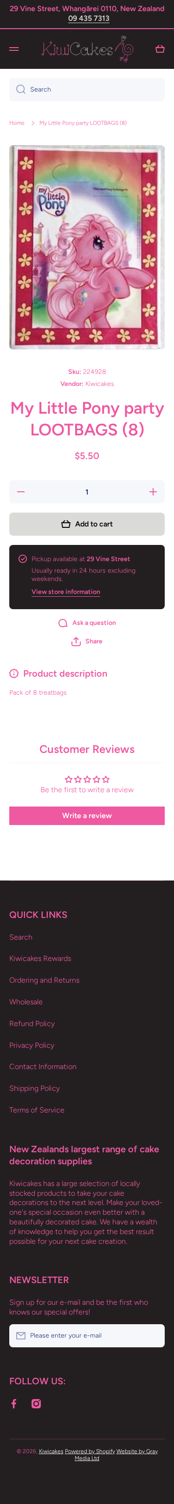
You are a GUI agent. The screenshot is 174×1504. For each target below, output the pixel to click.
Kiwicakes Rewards (40, 958)
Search (20, 937)
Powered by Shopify (90, 1451)
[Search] (17, 89)
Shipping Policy (34, 1088)
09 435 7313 (89, 18)
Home (17, 123)
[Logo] (87, 49)
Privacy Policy (31, 1045)
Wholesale (26, 1001)
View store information (66, 592)
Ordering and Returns (44, 980)
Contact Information (43, 1066)
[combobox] (87, 89)
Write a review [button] (87, 815)
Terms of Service (36, 1110)
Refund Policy (32, 1023)
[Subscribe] (153, 1335)
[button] (87, 641)
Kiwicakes (51, 1451)
